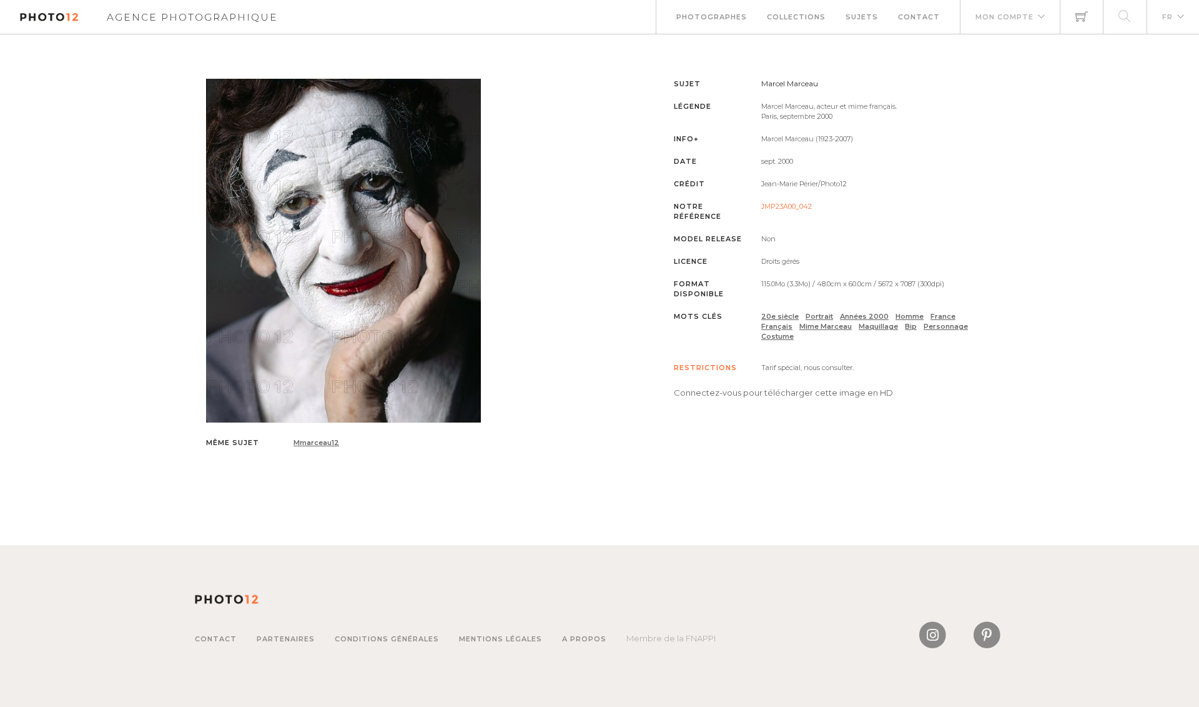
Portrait (819, 316)
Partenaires (286, 638)
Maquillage (878, 326)
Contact (919, 17)
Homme (910, 316)
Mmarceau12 (316, 442)
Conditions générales (387, 638)
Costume (777, 336)
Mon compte (1004, 17)
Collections (796, 17)
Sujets (862, 17)
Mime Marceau (825, 326)
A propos (584, 638)
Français (776, 326)
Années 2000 (864, 316)
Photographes (711, 17)
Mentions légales (500, 638)
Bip (911, 326)
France (942, 316)
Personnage (946, 326)
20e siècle (780, 316)
